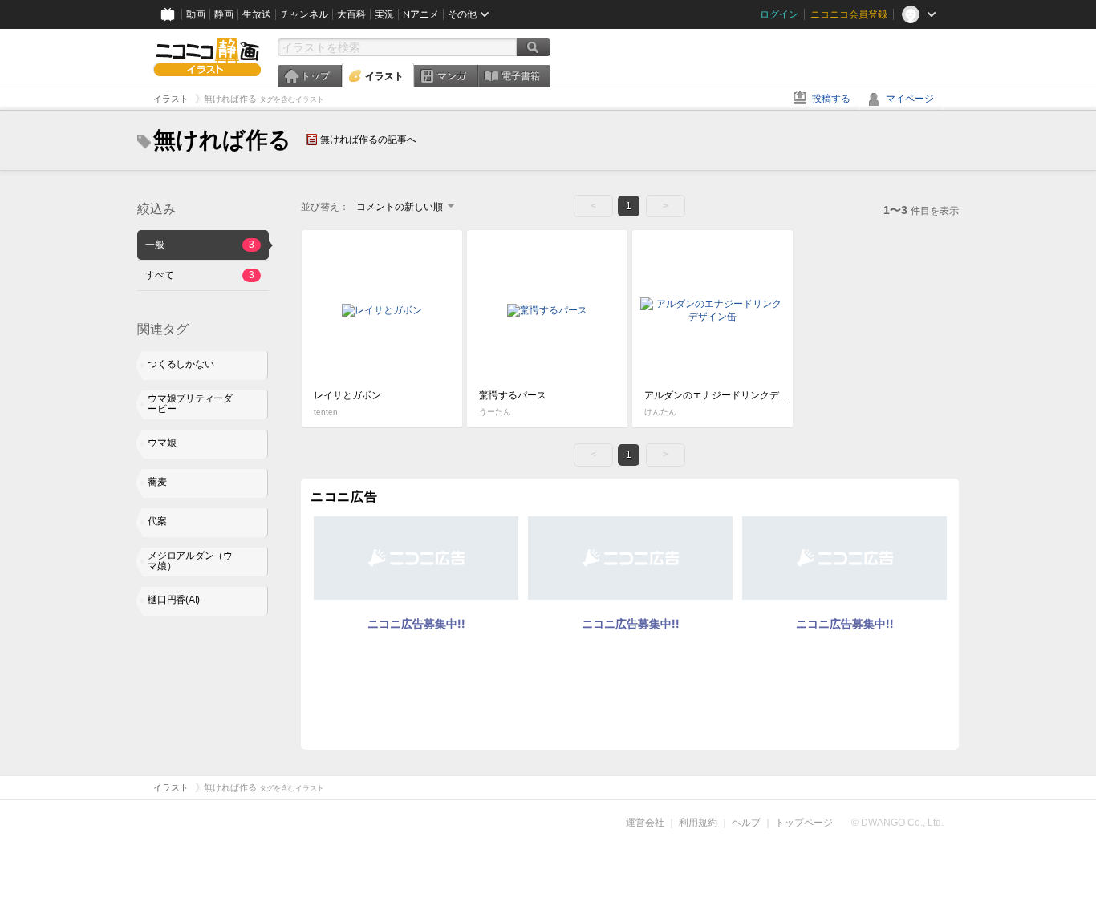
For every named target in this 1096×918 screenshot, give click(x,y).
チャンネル (304, 14)
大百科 (351, 14)
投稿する (831, 98)
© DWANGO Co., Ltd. (897, 822)
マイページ (910, 98)
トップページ (804, 822)
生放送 (256, 14)
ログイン (779, 14)
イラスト (384, 76)
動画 (195, 14)
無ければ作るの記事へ (368, 139)
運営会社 (645, 822)
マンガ (451, 76)
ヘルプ (746, 822)
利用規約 (698, 822)
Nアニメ (421, 14)
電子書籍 (520, 76)
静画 (223, 14)
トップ (315, 76)
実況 (384, 14)
